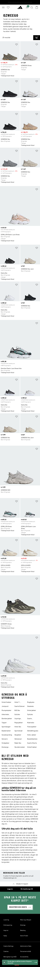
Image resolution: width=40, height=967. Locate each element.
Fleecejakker (31, 727)
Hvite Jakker (31, 735)
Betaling (23, 930)
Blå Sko (17, 710)
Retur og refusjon (25, 920)
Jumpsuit (5, 706)
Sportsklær (18, 731)
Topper (4, 723)
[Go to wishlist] (8, 7)
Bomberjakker (7, 718)
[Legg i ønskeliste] (16, 45)
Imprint (5, 930)
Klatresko (30, 723)
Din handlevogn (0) (27, 889)
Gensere (5, 739)
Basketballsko (32, 739)
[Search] (31, 7)
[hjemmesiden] (20, 8)
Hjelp (5, 935)
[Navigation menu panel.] (3, 7)
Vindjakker (5, 743)
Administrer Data (25, 946)
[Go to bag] (36, 7)
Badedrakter (6, 731)
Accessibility (24, 957)
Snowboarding (7, 735)
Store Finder (24, 935)
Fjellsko (30, 714)
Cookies (6, 951)
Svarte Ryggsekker (31, 719)
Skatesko (30, 706)
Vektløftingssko (32, 731)
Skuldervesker (19, 747)
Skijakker (17, 735)
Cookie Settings (8, 946)
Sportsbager (6, 727)
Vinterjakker (31, 710)
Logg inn (10, 889)
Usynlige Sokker (17, 719)
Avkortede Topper (5, 715)
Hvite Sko (17, 727)
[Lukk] (4, 962)
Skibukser (18, 739)
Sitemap (22, 925)
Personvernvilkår (25, 951)
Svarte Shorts (32, 743)
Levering (6, 920)
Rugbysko (30, 702)
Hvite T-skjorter (17, 703)
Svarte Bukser (19, 706)
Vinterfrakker (6, 702)
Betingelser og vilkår (10, 957)
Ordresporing (7, 925)
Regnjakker (18, 723)
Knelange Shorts (5, 747)
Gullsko (17, 714)
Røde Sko (17, 743)
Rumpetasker (6, 710)
